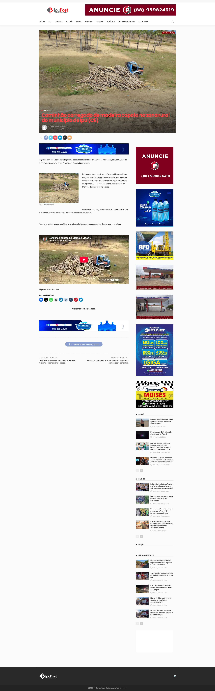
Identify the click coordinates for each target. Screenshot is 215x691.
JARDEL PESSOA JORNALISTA (58, 126)
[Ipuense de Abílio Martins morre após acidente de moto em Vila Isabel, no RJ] (142, 423)
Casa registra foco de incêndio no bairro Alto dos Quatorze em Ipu (161, 575)
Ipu (50, 21)
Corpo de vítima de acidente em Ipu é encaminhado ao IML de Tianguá (161, 587)
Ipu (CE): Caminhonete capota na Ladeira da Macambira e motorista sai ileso (57, 361)
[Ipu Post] (48, 676)
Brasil (78, 21)
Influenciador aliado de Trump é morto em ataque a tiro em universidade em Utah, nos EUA (161, 486)
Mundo (88, 21)
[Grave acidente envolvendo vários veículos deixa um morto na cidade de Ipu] (142, 614)
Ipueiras (58, 21)
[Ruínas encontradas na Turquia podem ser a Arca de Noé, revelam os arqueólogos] (142, 512)
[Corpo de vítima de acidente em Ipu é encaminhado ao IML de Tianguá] (142, 589)
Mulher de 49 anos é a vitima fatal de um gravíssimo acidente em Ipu (160, 600)
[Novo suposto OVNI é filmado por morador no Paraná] (142, 435)
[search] (172, 21)
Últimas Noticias (127, 21)
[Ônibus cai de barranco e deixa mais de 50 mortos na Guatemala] (142, 500)
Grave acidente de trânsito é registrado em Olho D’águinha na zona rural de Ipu (161, 562)
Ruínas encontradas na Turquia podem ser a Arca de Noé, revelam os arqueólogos (161, 511)
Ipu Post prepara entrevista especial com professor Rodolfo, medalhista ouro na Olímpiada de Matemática (160, 446)
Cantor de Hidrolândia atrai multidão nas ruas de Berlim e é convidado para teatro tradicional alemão (161, 524)
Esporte (99, 21)
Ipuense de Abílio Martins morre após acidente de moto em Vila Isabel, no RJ (161, 421)
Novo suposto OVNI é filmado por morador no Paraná (161, 433)
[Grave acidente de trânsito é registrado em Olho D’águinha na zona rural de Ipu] (142, 564)
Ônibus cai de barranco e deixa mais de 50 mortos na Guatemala (161, 498)
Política (111, 21)
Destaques (47, 110)
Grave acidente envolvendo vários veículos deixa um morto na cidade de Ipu (161, 612)
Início (42, 21)
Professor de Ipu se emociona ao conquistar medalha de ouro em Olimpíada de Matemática (161, 460)
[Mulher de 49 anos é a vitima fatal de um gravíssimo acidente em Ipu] (142, 601)
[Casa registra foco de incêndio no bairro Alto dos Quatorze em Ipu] (142, 576)
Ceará (69, 21)
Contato (143, 21)
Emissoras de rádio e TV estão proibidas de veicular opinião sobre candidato (108, 361)
